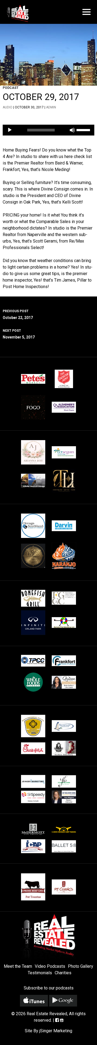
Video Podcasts (50, 966)
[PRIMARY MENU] (86, 12)
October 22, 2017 (18, 314)
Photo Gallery (80, 966)
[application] (48, 130)
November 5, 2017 (19, 334)
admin (51, 107)
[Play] (9, 130)
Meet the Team (18, 966)
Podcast (11, 88)
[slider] (84, 129)
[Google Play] (63, 1001)
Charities (63, 972)
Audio (7, 107)
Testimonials (40, 972)
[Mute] (72, 130)
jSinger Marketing (55, 1030)
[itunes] (34, 1001)
